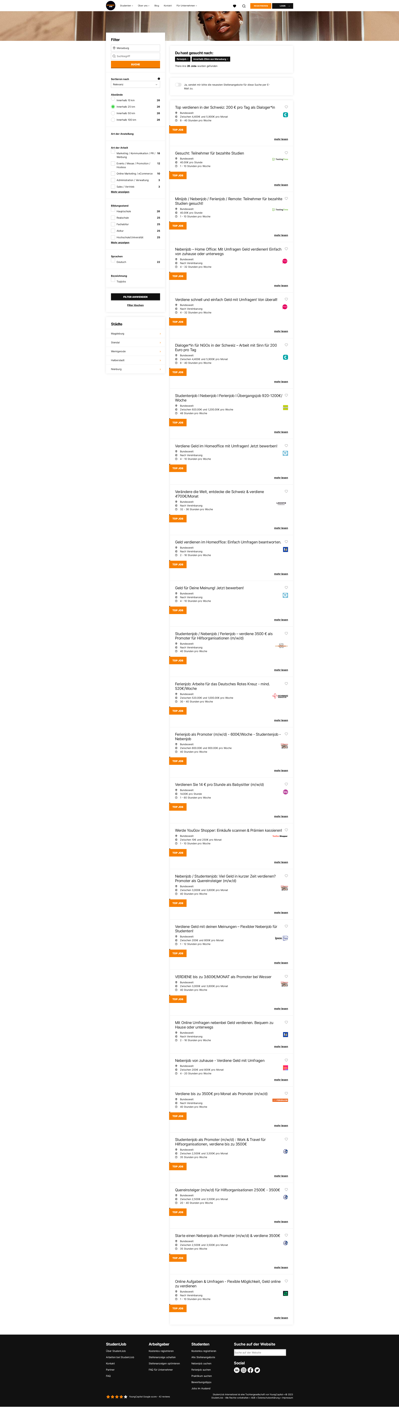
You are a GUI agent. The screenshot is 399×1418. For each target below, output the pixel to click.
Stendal (115, 342)
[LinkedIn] (237, 1370)
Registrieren (261, 6)
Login (283, 6)
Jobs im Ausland (200, 1388)
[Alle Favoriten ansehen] (234, 5)
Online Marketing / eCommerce (134, 173)
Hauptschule (124, 211)
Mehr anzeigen (120, 191)
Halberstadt (118, 360)
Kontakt (168, 5)
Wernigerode (118, 351)
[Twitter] (258, 1370)
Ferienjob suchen (201, 1369)
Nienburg (116, 369)
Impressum (287, 1397)
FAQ (108, 1375)
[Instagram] (244, 1370)
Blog (156, 5)
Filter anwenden (135, 296)
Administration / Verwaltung (133, 180)
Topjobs (121, 281)
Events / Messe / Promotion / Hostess (133, 165)
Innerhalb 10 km (126, 100)
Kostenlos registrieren (161, 1351)
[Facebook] (251, 1370)
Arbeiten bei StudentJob (120, 1357)
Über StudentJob (116, 1351)
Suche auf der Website (254, 1344)
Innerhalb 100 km (126, 119)
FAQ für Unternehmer (161, 1369)
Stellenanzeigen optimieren (164, 1363)
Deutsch (121, 262)
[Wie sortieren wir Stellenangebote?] (159, 79)
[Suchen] (244, 5)
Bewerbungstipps (201, 1382)
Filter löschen (135, 305)
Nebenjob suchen (201, 1363)
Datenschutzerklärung (269, 1397)
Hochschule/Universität (130, 237)
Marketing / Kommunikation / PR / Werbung (136, 155)
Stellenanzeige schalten (162, 1357)
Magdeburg (117, 333)
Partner (110, 1369)
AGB (253, 1397)
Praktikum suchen (201, 1375)
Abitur (120, 230)
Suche (135, 64)
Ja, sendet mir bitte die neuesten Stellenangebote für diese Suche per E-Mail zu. (227, 86)
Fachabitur (123, 224)
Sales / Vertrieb (125, 186)
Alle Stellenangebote (203, 1357)
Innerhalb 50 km (126, 113)
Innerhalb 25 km (126, 106)
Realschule (123, 217)
